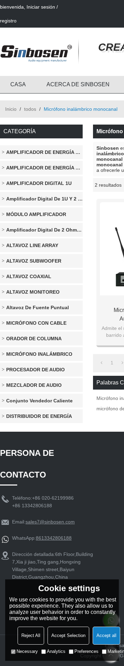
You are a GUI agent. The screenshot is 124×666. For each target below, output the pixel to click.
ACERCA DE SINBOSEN (78, 84)
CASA (18, 84)
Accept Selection (68, 635)
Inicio (11, 109)
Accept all (106, 635)
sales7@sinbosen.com (50, 522)
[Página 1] (101, 363)
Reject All (30, 635)
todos (30, 109)
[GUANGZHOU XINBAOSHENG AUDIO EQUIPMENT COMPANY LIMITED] (36, 52)
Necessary (27, 651)
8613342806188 (54, 538)
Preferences (86, 651)
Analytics (56, 651)
